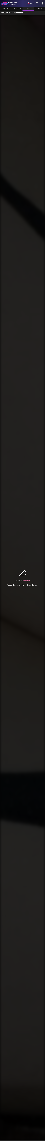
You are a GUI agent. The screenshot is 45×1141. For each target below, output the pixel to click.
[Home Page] (9, 3)
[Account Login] (42, 3)
